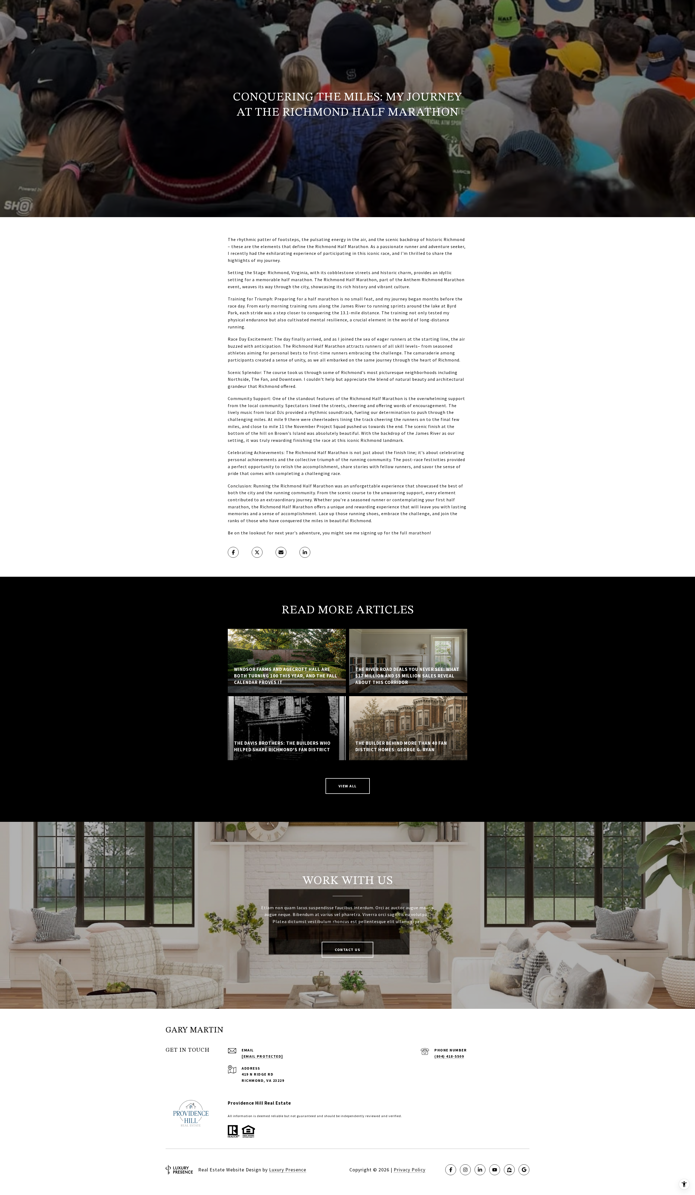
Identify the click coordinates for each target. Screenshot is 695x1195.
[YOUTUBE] (494, 1169)
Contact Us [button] (347, 949)
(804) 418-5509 (449, 1056)
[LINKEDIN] (480, 1169)
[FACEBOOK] (450, 1169)
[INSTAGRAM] (465, 1169)
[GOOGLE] (524, 1169)
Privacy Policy (409, 1170)
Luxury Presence (287, 1170)
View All (348, 786)
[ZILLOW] (509, 1169)
